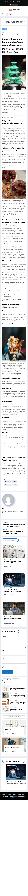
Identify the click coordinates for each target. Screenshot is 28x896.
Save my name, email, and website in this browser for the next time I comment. (13, 668)
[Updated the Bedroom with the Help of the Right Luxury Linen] (14, 551)
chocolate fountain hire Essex (9, 31)
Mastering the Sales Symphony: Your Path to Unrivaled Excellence (12, 619)
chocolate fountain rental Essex (11, 485)
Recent (6, 679)
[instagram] (16, 5)
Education (14, 890)
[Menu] (2, 14)
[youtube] (17, 5)
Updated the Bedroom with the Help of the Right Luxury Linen (12, 562)
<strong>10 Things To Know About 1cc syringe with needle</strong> (13, 532)
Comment (6, 682)
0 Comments (21, 34)
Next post (5, 529)
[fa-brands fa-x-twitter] (12, 5)
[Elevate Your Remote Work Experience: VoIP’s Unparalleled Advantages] (14, 580)
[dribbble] (14, 5)
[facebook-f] (10, 5)
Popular (15, 679)
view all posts (5, 516)
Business (5, 765)
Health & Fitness (21, 890)
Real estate (4, 890)
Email (3, 658)
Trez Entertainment (10, 460)
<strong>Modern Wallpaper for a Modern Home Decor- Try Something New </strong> (14, 525)
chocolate (4, 143)
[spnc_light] (10, 14)
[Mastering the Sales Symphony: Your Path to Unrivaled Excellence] (14, 608)
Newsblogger (15, 892)
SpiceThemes (14, 893)
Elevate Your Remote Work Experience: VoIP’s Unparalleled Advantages (13, 590)
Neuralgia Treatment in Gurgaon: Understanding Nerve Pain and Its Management (18, 696)
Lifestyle (4, 28)
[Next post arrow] (24, 532)
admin (5, 34)
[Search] (7, 14)
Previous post (6, 522)
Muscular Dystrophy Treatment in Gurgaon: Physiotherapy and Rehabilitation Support (18, 703)
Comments (4, 636)
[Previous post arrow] (24, 524)
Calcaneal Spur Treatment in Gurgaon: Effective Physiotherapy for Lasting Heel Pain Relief (17, 710)
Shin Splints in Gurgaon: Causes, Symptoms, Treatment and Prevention (18, 689)
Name (3, 650)
